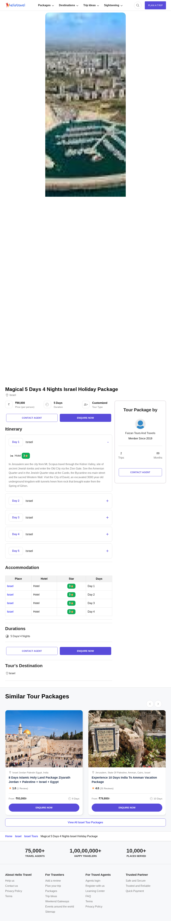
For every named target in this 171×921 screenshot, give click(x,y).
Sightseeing (111, 5)
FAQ (88, 896)
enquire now (85, 417)
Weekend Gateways (57, 901)
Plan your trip (53, 885)
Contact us (11, 885)
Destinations (67, 5)
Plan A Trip (155, 5)
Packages (44, 5)
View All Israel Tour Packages (85, 822)
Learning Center (95, 891)
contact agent (32, 417)
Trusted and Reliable (138, 885)
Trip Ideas (89, 5)
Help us (9, 880)
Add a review (53, 880)
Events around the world (59, 906)
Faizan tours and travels (140, 433)
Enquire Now (44, 807)
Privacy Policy (13, 891)
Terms (8, 896)
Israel (13, 395)
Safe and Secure (136, 880)
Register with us (95, 885)
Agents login (93, 880)
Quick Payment (135, 891)
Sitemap (50, 911)
